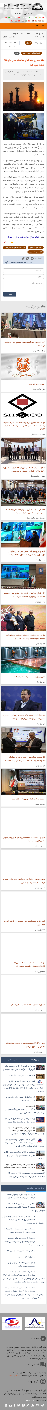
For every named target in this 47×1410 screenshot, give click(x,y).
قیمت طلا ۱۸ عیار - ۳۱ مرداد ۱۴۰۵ (22, 1075)
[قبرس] (40, 17)
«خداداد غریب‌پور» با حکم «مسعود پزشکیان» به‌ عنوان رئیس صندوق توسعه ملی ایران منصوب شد (23, 717)
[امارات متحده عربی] (12, 20)
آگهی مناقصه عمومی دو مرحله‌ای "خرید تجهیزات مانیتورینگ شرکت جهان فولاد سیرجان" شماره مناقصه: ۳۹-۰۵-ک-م (24, 1143)
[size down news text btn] (6, 43)
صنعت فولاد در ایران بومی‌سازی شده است (28, 799)
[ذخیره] (14, 47)
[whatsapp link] (27, 259)
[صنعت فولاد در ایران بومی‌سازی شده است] (23, 782)
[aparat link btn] (37, 1405)
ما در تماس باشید (15, 1375)
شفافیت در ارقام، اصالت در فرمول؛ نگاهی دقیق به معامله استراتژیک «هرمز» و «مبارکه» (24, 1155)
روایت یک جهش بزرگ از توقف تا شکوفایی (28, 1133)
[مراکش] (19, 17)
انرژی (28, 42)
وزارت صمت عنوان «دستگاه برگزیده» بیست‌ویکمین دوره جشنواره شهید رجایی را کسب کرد (25, 636)
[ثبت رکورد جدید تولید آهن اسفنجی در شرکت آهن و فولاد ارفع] (23, 904)
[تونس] (29, 20)
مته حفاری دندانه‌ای (35, 247)
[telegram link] (32, 259)
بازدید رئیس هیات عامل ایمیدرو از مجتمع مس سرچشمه (21, 1264)
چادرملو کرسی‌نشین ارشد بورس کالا (21, 1250)
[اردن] (36, 20)
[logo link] (23, 9)
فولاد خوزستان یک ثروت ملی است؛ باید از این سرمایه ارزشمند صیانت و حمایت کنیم (24, 881)
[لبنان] (23, 17)
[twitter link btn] (18, 1406)
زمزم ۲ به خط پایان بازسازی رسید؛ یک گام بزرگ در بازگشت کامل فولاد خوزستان (19, 1068)
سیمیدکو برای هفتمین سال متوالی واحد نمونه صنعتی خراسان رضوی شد (19, 1230)
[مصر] (33, 17)
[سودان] (43, 20)
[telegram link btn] (42, 1406)
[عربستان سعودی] (26, 20)
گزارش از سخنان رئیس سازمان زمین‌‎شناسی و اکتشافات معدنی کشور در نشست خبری (27, 964)
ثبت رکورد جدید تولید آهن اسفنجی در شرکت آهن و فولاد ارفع (24, 923)
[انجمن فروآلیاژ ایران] (12, 1323)
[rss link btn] (32, 1405)
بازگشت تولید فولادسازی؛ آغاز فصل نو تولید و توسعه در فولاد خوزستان (25, 1111)
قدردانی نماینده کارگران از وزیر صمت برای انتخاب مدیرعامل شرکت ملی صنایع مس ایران (25, 511)
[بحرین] (43, 17)
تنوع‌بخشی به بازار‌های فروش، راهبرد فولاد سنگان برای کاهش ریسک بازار (20, 1196)
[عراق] (12, 17)
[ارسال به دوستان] (10, 47)
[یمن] (16, 20)
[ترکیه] (19, 20)
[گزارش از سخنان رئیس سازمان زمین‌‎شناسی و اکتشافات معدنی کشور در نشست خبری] (23, 946)
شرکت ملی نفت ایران (35, 252)
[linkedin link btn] (6, 1405)
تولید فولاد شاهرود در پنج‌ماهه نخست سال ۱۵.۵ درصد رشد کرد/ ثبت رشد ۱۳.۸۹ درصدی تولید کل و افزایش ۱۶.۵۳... (24, 426)
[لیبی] (9, 17)
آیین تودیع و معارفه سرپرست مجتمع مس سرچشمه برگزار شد (24, 344)
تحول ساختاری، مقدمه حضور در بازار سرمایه (27, 1004)
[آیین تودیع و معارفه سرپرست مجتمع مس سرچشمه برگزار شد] (23, 325)
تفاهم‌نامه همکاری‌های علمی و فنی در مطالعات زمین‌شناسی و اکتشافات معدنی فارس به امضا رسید (25, 759)
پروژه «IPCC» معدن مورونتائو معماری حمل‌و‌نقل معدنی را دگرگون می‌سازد (25, 1045)
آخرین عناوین (12, 1060)
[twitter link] (23, 259)
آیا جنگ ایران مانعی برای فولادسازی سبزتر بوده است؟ (20, 1099)
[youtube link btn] (10, 1406)
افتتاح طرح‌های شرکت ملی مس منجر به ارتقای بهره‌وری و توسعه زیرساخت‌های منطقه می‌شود (26, 553)
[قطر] (33, 20)
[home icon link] (37, 26)
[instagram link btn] (23, 1405)
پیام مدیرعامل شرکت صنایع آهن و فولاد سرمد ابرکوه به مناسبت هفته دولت (19, 1120)
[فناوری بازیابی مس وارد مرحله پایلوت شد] (23, 660)
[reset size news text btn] (10, 43)
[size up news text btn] (15, 43)
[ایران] (26, 17)
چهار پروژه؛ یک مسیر (36, 384)
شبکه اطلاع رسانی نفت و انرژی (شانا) (23, 237)
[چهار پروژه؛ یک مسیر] (23, 367)
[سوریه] (23, 20)
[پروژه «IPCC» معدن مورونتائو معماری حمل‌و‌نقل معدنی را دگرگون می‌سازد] (23, 1026)
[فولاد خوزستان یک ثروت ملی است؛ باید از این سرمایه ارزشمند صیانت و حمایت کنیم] (23, 862)
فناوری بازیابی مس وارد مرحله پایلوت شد (28, 676)
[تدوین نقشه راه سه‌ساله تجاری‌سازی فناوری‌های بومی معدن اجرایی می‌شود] (23, 821)
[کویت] (16, 17)
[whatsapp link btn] (28, 1405)
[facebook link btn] (14, 1405)
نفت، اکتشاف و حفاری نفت (31, 53)
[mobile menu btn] (43, 26)
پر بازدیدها (34, 1060)
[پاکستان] (29, 17)
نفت (16, 53)
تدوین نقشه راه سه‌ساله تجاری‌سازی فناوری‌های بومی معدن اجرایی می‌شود (24, 839)
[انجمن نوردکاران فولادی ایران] (35, 1323)
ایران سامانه (30, 1400)
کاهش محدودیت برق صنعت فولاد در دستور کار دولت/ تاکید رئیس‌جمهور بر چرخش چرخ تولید (26, 1175)
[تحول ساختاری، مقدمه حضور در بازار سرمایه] (23, 988)
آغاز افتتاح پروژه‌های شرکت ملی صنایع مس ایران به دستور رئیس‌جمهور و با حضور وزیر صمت (24, 595)
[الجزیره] (36, 17)
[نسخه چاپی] (6, 47)
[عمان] (40, 20)
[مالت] (6, 17)
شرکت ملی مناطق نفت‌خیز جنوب (14, 247)
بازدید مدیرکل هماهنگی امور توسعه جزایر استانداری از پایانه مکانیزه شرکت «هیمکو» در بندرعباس (24, 469)
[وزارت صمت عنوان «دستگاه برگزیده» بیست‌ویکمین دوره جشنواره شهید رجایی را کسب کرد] (23, 618)
